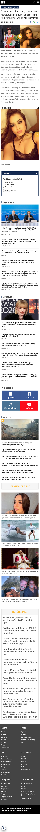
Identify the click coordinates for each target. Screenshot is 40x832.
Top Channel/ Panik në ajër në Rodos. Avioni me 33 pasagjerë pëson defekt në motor (19, 451)
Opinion (23, 732)
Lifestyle (10, 7)
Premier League (6, 764)
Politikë (3, 732)
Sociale (3, 742)
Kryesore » (8, 202)
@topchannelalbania (10, 408)
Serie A (3, 769)
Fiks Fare (4, 791)
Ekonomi (4, 739)
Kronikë (3, 734)
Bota (23, 728)
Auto (22, 742)
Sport (4, 752)
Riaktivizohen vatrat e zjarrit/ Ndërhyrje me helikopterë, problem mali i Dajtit (16, 444)
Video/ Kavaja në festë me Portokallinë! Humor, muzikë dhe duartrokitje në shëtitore (18, 346)
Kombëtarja (4, 756)
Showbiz (24, 756)
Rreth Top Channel (26, 783)
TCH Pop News (29, 397)
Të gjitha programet (7, 796)
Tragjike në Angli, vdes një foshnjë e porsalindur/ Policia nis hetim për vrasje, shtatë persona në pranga (18, 264)
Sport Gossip (5, 775)
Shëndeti (24, 764)
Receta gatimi (25, 769)
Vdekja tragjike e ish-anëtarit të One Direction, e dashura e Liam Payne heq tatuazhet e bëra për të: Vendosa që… (19, 377)
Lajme (4, 728)
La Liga (3, 767)
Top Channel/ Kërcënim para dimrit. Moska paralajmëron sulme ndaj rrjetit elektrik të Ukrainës (19, 464)
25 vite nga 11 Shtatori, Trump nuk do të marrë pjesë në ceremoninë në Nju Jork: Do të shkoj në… (20, 253)
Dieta (22, 767)
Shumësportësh (6, 772)
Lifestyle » (8, 296)
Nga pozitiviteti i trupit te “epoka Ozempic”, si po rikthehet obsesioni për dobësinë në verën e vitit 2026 (18, 326)
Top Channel (11, 397)
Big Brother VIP (5, 783)
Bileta (23, 786)
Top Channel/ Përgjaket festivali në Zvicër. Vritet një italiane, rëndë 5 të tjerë (18, 478)
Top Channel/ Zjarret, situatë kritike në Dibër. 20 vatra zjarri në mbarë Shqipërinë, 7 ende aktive (18, 471)
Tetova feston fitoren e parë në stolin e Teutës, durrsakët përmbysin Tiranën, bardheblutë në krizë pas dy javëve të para (19, 243)
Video (3, 745)
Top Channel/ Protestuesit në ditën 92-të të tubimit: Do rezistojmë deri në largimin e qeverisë (19, 457)
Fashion (23, 761)
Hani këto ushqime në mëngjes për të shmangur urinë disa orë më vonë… (18, 336)
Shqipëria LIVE (5, 789)
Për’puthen (4, 786)
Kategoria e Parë (6, 761)
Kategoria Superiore (7, 759)
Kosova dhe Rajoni (26, 737)
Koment (23, 734)
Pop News (26, 752)
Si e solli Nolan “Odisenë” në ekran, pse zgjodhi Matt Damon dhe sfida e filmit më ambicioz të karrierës (19, 355)
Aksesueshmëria (26, 798)
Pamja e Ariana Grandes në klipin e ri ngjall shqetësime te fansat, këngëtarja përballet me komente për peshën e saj (17, 366)
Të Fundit (16, 7)
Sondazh (7, 173)
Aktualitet (4, 737)
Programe (6, 779)
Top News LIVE (5, 747)
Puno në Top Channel (27, 791)
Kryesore (3, 7)
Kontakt (23, 789)
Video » (7, 417)
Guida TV (4, 799)
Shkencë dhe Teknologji (28, 739)
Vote (6, 190)
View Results (13, 190)
